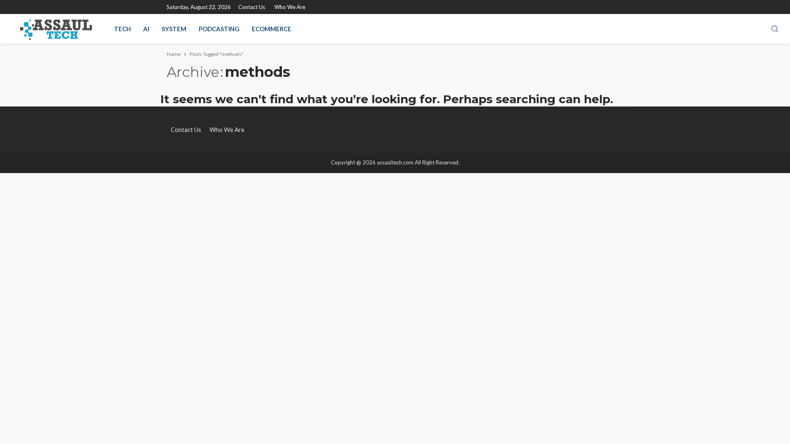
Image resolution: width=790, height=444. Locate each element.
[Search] (775, 29)
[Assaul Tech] (55, 29)
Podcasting (219, 28)
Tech (122, 28)
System (174, 28)
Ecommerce (271, 28)
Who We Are (289, 7)
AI (146, 28)
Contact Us (251, 7)
